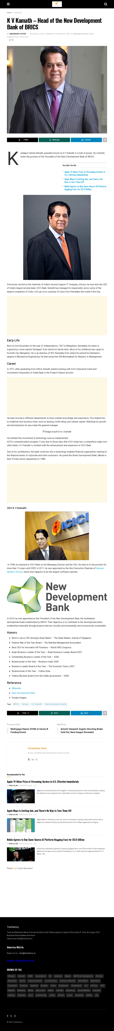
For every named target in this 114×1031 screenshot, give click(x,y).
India (53, 986)
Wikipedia (16, 688)
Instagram (63, 986)
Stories (85, 33)
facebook (12, 986)
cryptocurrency (35, 981)
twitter (89, 995)
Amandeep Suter (17, 33)
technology (41, 995)
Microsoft (40, 990)
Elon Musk (83, 981)
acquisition (41, 976)
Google (44, 986)
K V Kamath (37, 704)
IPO (102, 986)
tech (31, 995)
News (50, 990)
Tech (91, 33)
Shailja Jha (13, 786)
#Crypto (11, 976)
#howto (21, 976)
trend (69, 995)
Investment (76, 986)
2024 (30, 976)
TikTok (61, 995)
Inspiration (18, 12)
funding (23, 986)
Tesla (52, 995)
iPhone (94, 986)
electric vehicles (67, 981)
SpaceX (96, 990)
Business (12, 981)
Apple (67, 976)
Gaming (34, 986)
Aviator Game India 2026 (20, 961)
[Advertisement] (57, 315)
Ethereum (95, 981)
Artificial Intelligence (83, 976)
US (97, 995)
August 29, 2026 (26, 786)
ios (86, 986)
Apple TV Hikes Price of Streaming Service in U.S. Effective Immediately (85, 173)
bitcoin (99, 976)
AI (50, 976)
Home (9, 12)
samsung (70, 990)
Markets (21, 990)
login (15, 868)
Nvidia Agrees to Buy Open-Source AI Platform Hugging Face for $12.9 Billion (85, 188)
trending (79, 995)
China (22, 981)
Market (11, 990)
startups (21, 995)
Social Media (84, 990)
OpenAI (60, 990)
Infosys (25, 704)
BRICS (16, 704)
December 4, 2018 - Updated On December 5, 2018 (50, 33)
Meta (31, 990)
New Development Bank (23, 693)
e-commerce (51, 981)
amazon (58, 976)
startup (11, 995)
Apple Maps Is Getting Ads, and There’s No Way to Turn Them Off (84, 180)
